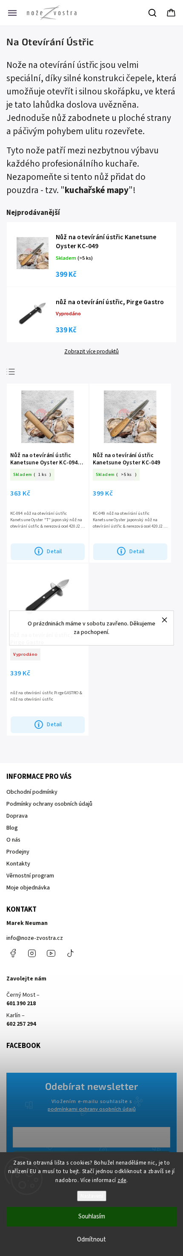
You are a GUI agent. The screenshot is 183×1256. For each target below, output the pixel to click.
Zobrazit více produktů (91, 351)
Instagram (32, 953)
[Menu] (12, 12)
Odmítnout (91, 1239)
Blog (12, 828)
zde (121, 1180)
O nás (13, 840)
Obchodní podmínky (31, 792)
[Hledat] (153, 13)
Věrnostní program (30, 876)
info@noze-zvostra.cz (34, 938)
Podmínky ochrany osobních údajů (49, 804)
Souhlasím (91, 1216)
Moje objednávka (28, 887)
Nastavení (91, 1196)
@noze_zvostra (70, 953)
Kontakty (18, 864)
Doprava (17, 816)
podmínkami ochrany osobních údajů (92, 1109)
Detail (54, 551)
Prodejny (17, 852)
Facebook (12, 953)
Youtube (51, 953)
